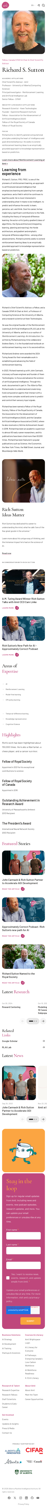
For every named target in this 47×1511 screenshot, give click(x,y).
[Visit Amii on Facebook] (9, 1498)
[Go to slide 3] (36, 1021)
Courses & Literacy (34, 1335)
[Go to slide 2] (34, 1021)
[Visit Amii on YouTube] (38, 1498)
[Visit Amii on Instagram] (20, 1498)
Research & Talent (11, 1385)
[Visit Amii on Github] (32, 1498)
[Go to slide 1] (31, 1021)
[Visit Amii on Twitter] (15, 1498)
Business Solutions (11, 1335)
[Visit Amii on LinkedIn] (26, 1498)
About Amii (30, 1385)
